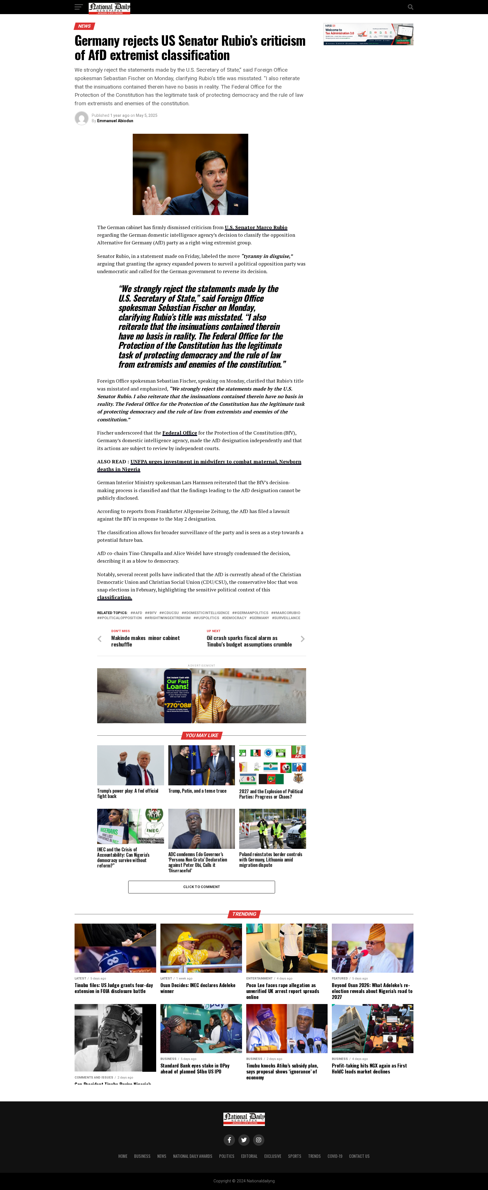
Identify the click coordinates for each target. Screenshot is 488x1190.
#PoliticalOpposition (120, 618)
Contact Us (359, 1156)
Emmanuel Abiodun (115, 121)
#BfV (151, 613)
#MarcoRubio (286, 613)
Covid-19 (335, 1156)
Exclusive (272, 1156)
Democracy (235, 618)
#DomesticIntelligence (206, 613)
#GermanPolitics (251, 613)
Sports (294, 1156)
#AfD (137, 613)
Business (142, 1156)
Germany (260, 618)
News (161, 1156)
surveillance (287, 618)
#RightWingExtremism (169, 618)
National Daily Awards (192, 1156)
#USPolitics (207, 618)
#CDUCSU (170, 613)
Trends (314, 1156)
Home (122, 1156)
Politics (226, 1156)
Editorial (249, 1156)
